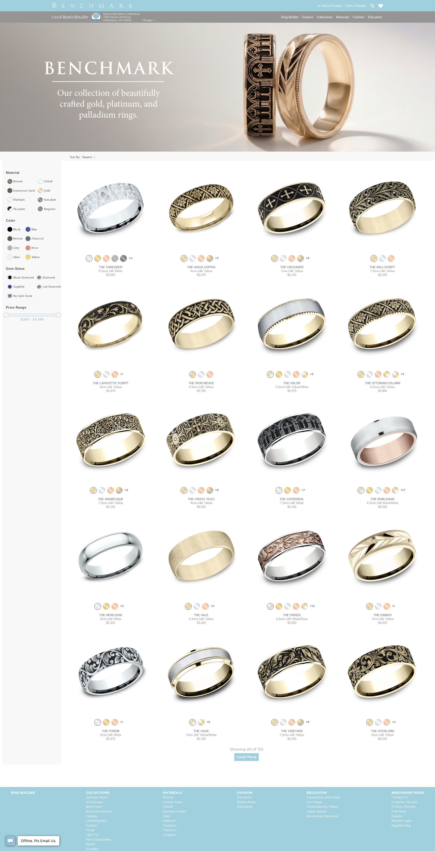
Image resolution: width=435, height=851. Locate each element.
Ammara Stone (97, 797)
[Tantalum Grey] (114, 258)
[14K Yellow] (97, 258)
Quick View (111, 247)
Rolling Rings (246, 802)
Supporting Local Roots (324, 797)
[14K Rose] (106, 258)
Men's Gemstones (98, 840)
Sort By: (75, 157)
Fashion (358, 17)
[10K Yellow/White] (192, 722)
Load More (246, 757)
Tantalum (169, 825)
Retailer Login (402, 821)
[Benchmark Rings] (92, 5)
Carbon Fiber (172, 802)
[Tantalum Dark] (123, 258)
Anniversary (94, 802)
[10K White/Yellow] (201, 722)
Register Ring (401, 825)
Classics (91, 816)
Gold (166, 816)
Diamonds (244, 797)
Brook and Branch (99, 811)
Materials (342, 17)
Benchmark (94, 807)
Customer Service (404, 802)
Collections (324, 17)
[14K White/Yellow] (304, 374)
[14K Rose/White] (361, 490)
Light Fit (92, 835)
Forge (90, 830)
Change (147, 20)
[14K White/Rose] (270, 606)
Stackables (245, 807)
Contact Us (400, 797)
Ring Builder (290, 17)
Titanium (169, 830)
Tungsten (169, 835)
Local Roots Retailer (70, 17)
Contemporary (96, 821)
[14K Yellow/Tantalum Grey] (209, 258)
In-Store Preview (404, 807)
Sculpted (92, 849)
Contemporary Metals (322, 807)
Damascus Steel (174, 811)
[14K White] (89, 258)
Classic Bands (316, 811)
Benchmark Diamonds (322, 816)
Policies (397, 816)
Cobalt (168, 807)
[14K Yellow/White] (270, 374)
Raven (90, 844)
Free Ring (399, 811)
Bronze (168, 797)
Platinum (169, 821)
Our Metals (314, 802)
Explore (307, 17)
